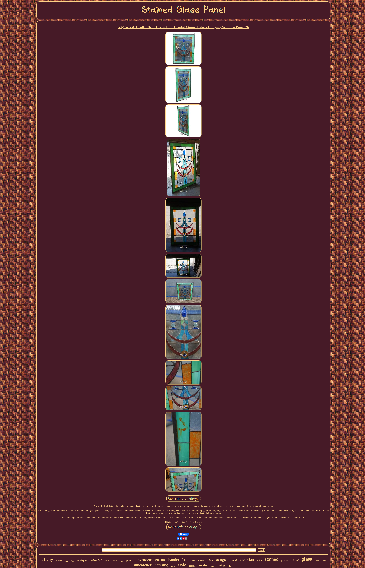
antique (82, 560)
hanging (161, 565)
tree (66, 561)
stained (271, 559)
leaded (233, 560)
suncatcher (142, 565)
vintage (221, 565)
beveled (203, 565)
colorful (95, 560)
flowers (115, 561)
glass (306, 559)
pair (173, 566)
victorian (247, 559)
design (221, 560)
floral (296, 560)
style (182, 564)
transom (201, 560)
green (192, 565)
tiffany (47, 559)
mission (59, 561)
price (259, 560)
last (212, 566)
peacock (285, 560)
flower (107, 561)
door (192, 560)
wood (317, 561)
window (144, 559)
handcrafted (178, 560)
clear (210, 560)
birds (122, 561)
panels (130, 560)
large (231, 566)
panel (160, 559)
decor (72, 561)
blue (324, 560)
